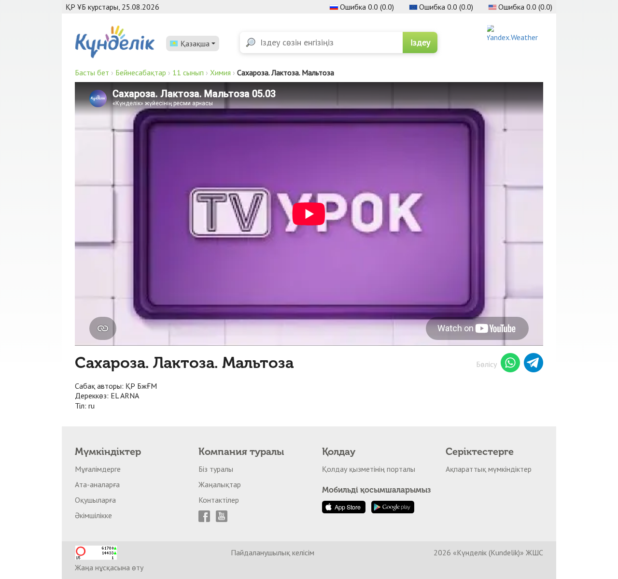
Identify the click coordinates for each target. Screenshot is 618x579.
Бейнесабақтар (140, 72)
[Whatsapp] (510, 364)
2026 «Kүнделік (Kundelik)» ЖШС (488, 552)
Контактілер (218, 500)
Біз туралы (215, 469)
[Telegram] (533, 364)
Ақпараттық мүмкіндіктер (489, 469)
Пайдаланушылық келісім (272, 552)
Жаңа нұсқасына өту (109, 567)
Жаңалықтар (219, 484)
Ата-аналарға (97, 484)
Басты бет (92, 72)
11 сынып (188, 72)
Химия (220, 72)
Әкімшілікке (93, 515)
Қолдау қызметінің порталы (368, 469)
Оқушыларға (95, 500)
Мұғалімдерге (98, 469)
